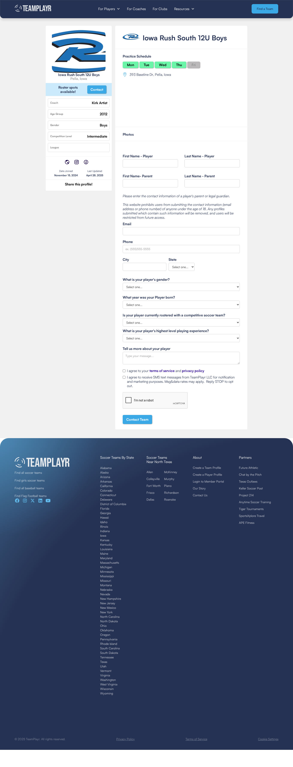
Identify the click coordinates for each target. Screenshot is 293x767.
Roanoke (170, 499)
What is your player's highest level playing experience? (166, 331)
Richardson (171, 492)
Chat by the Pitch (250, 474)
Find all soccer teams (28, 472)
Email (127, 224)
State (173, 259)
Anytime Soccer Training (255, 502)
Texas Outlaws (248, 481)
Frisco (150, 492)
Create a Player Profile (207, 474)
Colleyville (153, 479)
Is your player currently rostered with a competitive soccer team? (174, 315)
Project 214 (246, 495)
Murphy (169, 479)
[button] (109, 9)
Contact (97, 89)
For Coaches (136, 9)
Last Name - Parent (199, 176)
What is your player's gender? (146, 279)
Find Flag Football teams (31, 496)
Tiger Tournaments (251, 509)
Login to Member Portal (208, 481)
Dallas (150, 499)
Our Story (199, 488)
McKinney (170, 472)
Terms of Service (196, 739)
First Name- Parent (137, 176)
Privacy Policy (125, 739)
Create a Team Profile (207, 467)
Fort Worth (153, 486)
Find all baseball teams (29, 488)
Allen (149, 472)
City (126, 259)
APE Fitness (246, 522)
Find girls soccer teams (30, 480)
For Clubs (160, 9)
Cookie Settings (268, 739)
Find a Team (265, 9)
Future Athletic (248, 467)
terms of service (162, 371)
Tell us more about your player (146, 348)
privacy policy (193, 371)
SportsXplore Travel (251, 516)
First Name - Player (138, 156)
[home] (42, 9)
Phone (128, 242)
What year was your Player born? (149, 297)
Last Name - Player (199, 156)
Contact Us (200, 495)
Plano (168, 486)
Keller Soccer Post (251, 488)
